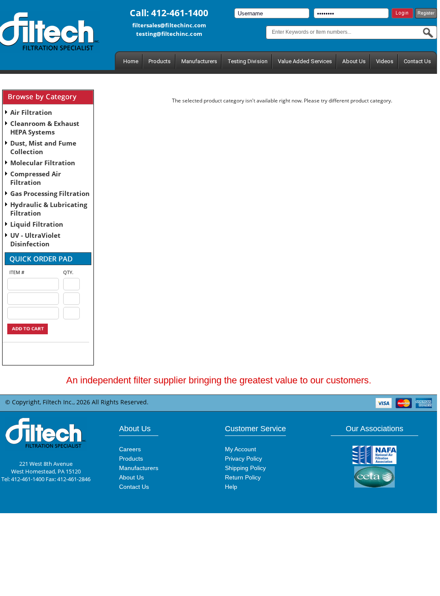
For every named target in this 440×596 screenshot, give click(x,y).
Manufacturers (199, 61)
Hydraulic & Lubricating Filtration (48, 208)
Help (231, 486)
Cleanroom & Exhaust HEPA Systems (44, 127)
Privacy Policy (243, 458)
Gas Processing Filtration (50, 193)
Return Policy (243, 477)
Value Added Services (305, 61)
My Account (240, 449)
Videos (384, 61)
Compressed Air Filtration (35, 178)
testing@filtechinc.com (169, 34)
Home (130, 61)
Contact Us (417, 61)
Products (160, 61)
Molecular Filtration (42, 162)
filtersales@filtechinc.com (169, 25)
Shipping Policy (245, 468)
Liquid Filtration (36, 224)
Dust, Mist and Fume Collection (43, 147)
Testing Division (247, 61)
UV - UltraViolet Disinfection (35, 239)
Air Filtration (31, 112)
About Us (353, 61)
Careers (130, 449)
